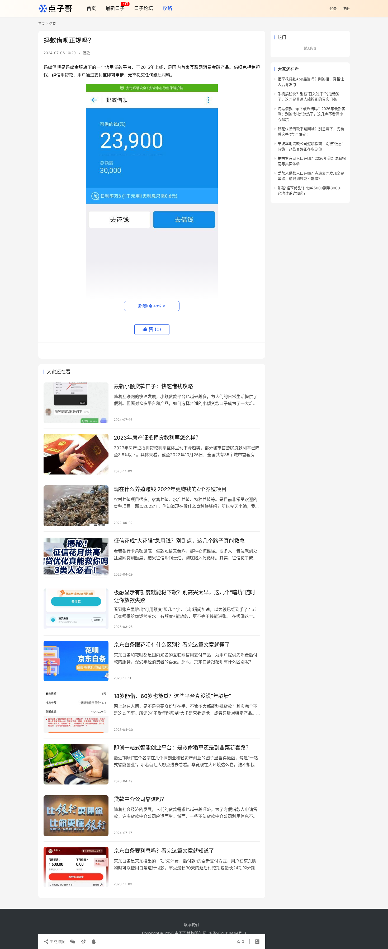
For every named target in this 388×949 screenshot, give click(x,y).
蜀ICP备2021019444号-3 (224, 933)
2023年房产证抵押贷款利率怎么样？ (157, 438)
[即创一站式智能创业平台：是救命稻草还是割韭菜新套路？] (76, 764)
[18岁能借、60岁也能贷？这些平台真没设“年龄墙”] (76, 712)
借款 (86, 53)
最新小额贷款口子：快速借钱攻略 (153, 386)
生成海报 (57, 941)
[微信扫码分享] (72, 941)
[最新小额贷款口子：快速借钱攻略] (76, 402)
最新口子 (115, 8)
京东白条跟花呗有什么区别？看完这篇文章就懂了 (172, 645)
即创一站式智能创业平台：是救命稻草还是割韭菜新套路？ (182, 748)
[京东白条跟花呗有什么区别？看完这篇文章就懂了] (76, 661)
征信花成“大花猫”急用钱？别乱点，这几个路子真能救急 (179, 541)
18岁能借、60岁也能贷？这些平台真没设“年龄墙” (172, 696)
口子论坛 (143, 8)
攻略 (167, 8)
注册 (346, 8)
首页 (91, 8)
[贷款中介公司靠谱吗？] (76, 815)
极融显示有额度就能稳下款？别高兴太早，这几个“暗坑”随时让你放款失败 (184, 596)
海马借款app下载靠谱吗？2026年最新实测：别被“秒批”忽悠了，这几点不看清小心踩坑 (311, 114)
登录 (333, 8)
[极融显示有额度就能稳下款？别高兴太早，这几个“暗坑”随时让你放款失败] (76, 608)
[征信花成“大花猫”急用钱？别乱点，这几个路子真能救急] (76, 557)
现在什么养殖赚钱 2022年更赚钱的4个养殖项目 (170, 489)
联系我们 (191, 924)
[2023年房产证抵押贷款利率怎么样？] (76, 454)
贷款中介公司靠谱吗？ (140, 799)
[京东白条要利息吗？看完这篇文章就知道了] (76, 867)
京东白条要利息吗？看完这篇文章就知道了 (164, 851)
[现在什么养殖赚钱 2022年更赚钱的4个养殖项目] (76, 505)
